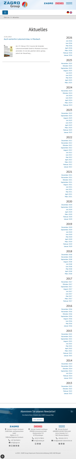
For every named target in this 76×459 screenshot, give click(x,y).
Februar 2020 (67, 217)
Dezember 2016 (66, 309)
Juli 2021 (69, 187)
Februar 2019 (67, 244)
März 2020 (68, 214)
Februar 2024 (67, 105)
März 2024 (68, 103)
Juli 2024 (69, 95)
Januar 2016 (68, 326)
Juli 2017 (69, 291)
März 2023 (68, 128)
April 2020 (68, 212)
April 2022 (68, 160)
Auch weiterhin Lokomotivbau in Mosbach (22, 39)
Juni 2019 (69, 234)
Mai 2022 (69, 157)
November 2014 (66, 366)
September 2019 (66, 230)
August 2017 (68, 289)
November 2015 (66, 336)
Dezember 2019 (66, 227)
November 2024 (66, 91)
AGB (51, 453)
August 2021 (68, 185)
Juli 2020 (69, 209)
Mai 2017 (69, 296)
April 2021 (68, 194)
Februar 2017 (67, 301)
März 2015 (68, 351)
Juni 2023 (69, 123)
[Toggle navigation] (5, 12)
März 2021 (68, 197)
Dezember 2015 (66, 334)
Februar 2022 (67, 164)
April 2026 (68, 48)
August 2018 (68, 262)
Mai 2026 (69, 46)
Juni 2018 (69, 266)
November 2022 (66, 143)
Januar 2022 (68, 167)
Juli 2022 (69, 152)
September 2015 (66, 339)
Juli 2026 (69, 41)
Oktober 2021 (67, 180)
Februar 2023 (67, 130)
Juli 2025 (69, 73)
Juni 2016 (69, 321)
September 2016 (66, 316)
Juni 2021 (69, 189)
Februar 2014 (67, 376)
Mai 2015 (69, 346)
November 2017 (66, 282)
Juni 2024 (69, 98)
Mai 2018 (69, 269)
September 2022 (66, 148)
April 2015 (68, 348)
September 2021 (66, 182)
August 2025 (68, 71)
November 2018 (66, 257)
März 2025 (68, 83)
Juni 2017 (69, 294)
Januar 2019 (68, 246)
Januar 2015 (68, 356)
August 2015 (68, 341)
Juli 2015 (69, 344)
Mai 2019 (69, 237)
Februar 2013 (67, 391)
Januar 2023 (68, 132)
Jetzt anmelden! (38, 420)
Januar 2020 (68, 219)
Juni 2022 (69, 155)
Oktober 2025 (67, 66)
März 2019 (68, 242)
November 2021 (66, 177)
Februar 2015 (67, 353)
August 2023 (68, 118)
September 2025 (66, 68)
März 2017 (68, 299)
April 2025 (68, 80)
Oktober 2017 (67, 284)
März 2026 (68, 50)
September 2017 (66, 287)
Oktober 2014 (67, 369)
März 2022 (68, 162)
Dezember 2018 (66, 255)
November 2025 (66, 63)
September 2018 (66, 259)
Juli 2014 (69, 373)
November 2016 (66, 312)
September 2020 (66, 207)
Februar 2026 (67, 53)
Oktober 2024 (67, 93)
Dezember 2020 (66, 205)
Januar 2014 (68, 378)
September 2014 (66, 371)
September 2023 (66, 116)
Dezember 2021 (66, 175)
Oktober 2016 (67, 314)
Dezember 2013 (66, 386)
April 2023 (68, 125)
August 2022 (68, 150)
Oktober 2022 (67, 145)
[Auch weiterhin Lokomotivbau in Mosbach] (8, 51)
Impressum (32, 453)
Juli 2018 (69, 264)
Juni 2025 (69, 75)
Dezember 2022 (66, 141)
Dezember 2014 (66, 364)
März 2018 (68, 274)
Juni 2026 (69, 43)
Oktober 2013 (67, 389)
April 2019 (68, 239)
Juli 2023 (69, 120)
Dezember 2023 (66, 113)
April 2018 (68, 271)
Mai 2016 (69, 323)
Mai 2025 (69, 78)
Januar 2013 (68, 393)
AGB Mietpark (57, 453)
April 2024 (68, 100)
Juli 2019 (69, 232)
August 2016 (68, 319)
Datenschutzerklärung (42, 453)
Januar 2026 (68, 55)
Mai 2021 (69, 192)
